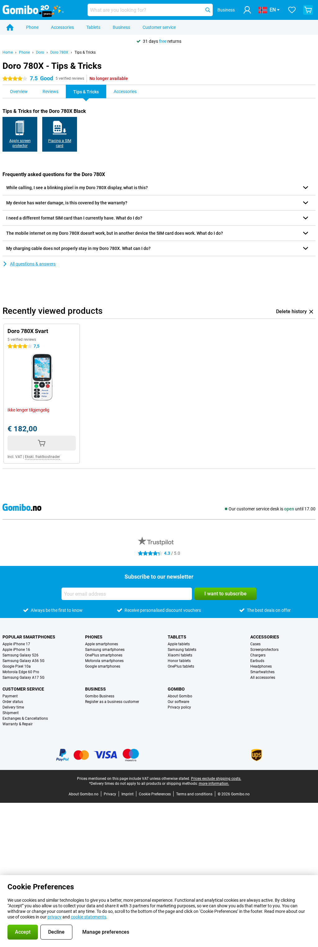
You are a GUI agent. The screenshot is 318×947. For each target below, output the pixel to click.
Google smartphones (102, 666)
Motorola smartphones (104, 661)
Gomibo (176, 689)
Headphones (261, 666)
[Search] (208, 10)
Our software (178, 702)
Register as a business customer (112, 702)
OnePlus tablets (181, 666)
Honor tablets (179, 661)
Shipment (10, 713)
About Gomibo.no (83, 794)
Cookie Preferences (155, 794)
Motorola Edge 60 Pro (20, 672)
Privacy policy (179, 707)
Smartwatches (262, 672)
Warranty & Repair (17, 724)
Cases (255, 644)
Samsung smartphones (105, 649)
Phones (93, 636)
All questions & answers (33, 263)
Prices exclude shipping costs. (216, 778)
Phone (32, 27)
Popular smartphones (28, 636)
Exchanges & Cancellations (25, 718)
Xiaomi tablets (180, 655)
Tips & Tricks (85, 52)
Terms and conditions (194, 794)
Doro (40, 52)
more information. (214, 783)
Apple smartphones (101, 644)
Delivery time (13, 707)
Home (7, 52)
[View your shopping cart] (308, 9)
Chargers (258, 655)
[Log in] (247, 9)
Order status (12, 702)
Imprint (127, 794)
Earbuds (257, 661)
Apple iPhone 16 (16, 649)
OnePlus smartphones (103, 655)
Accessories (62, 27)
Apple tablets (179, 644)
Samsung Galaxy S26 (20, 655)
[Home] (10, 27)
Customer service (159, 27)
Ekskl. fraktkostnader (42, 457)
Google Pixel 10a (16, 666)
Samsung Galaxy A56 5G (23, 661)
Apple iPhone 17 (16, 644)
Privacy (110, 794)
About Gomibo (180, 696)
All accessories (262, 677)
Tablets (93, 27)
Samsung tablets (182, 649)
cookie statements (88, 916)
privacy (54, 916)
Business (121, 27)
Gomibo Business (99, 696)
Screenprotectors (264, 649)
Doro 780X (59, 52)
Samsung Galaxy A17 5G (23, 677)
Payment (10, 696)
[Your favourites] (291, 9)
